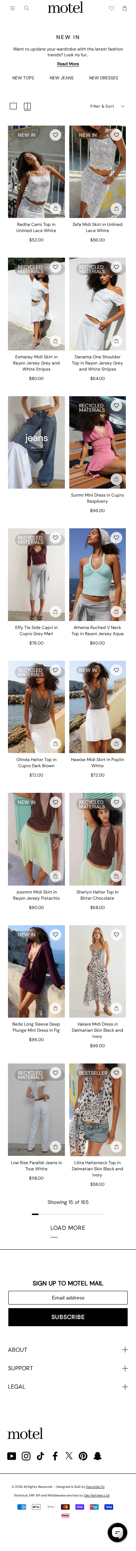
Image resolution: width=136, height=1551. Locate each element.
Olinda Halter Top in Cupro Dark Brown (36, 763)
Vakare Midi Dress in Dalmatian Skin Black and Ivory (97, 1030)
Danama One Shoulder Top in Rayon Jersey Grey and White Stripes (97, 363)
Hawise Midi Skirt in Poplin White (97, 763)
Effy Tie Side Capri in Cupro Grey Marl (36, 631)
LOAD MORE (68, 1228)
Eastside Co (95, 1487)
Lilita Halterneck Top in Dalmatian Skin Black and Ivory (97, 1169)
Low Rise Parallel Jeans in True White (36, 1166)
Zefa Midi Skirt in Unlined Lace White (98, 227)
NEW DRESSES (103, 78)
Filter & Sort (102, 106)
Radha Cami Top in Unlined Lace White (36, 227)
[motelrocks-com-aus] (66, 8)
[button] (55, 135)
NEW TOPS (23, 78)
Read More (68, 64)
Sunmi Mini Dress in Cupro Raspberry (97, 498)
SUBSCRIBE (68, 1317)
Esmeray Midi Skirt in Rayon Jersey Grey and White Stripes (36, 363)
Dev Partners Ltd (97, 1495)
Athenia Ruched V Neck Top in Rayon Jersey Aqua (97, 631)
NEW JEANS (62, 78)
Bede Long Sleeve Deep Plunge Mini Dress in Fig (36, 1027)
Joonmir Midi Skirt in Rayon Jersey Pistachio (36, 895)
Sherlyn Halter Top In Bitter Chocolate (98, 895)
